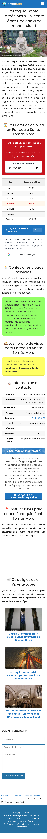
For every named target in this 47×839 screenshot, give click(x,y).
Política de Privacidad (30, 824)
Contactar (22, 827)
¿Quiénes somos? (11, 824)
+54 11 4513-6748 (38, 418)
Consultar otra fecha (23, 163)
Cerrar (38, 230)
